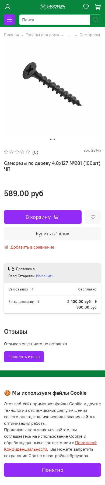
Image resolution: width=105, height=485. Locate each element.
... (69, 34)
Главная (11, 34)
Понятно (52, 469)
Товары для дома (42, 34)
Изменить (44, 275)
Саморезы (89, 34)
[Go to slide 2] (54, 139)
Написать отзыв (24, 356)
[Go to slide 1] (50, 139)
